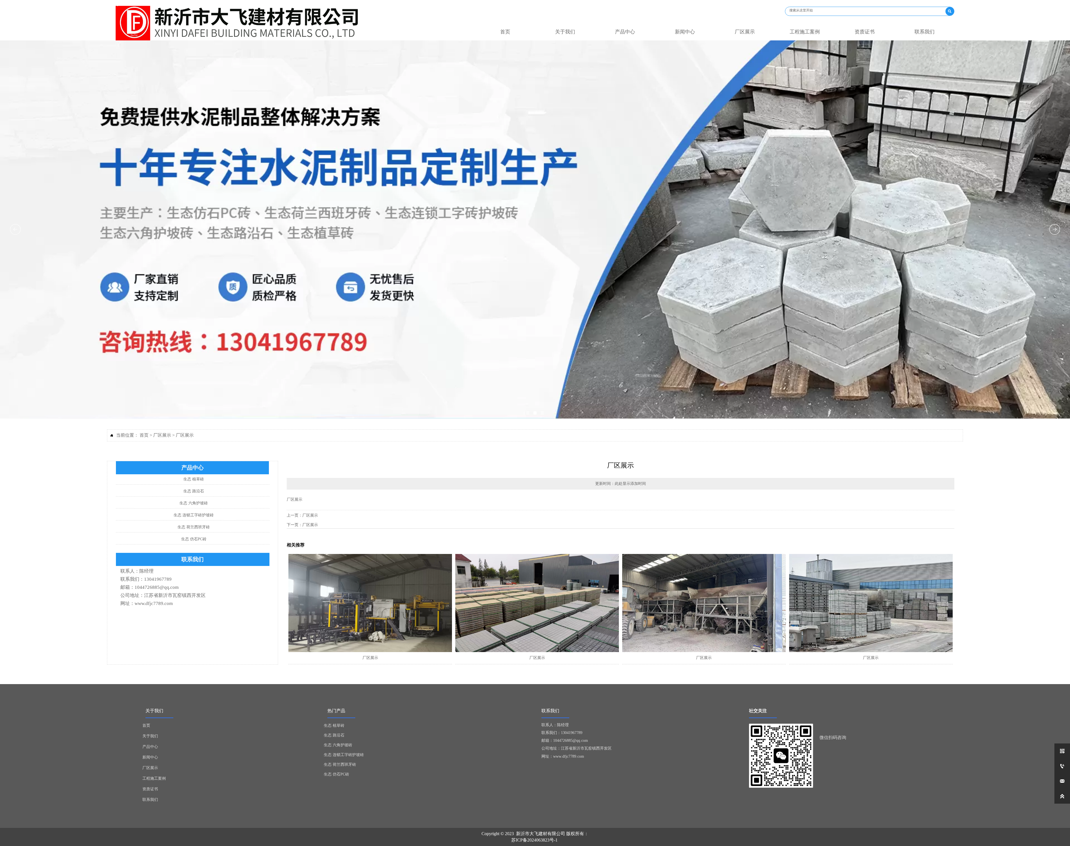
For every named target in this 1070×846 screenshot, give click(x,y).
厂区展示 (162, 435)
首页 (144, 435)
